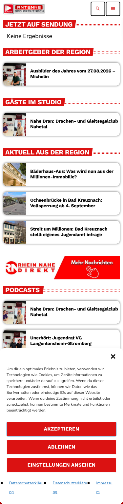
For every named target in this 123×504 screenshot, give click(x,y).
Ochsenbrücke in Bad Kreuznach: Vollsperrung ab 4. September (66, 203)
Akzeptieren (61, 429)
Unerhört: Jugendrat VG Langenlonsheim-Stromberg (61, 340)
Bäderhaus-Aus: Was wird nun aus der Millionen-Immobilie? (71, 174)
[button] (113, 356)
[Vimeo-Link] (24, 8)
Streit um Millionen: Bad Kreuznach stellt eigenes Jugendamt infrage (68, 232)
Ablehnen (61, 447)
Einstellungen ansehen (62, 465)
